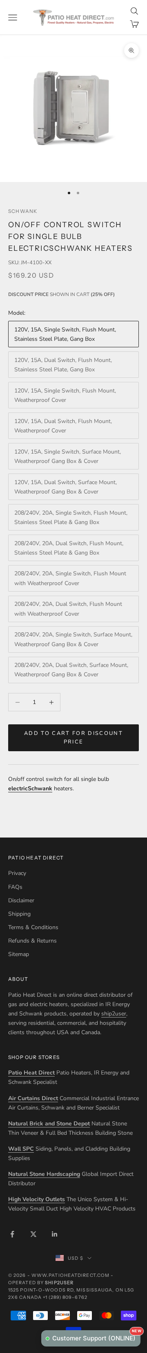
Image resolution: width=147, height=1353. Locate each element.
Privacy (17, 873)
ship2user (113, 1013)
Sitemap (18, 954)
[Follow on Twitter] (33, 1234)
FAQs (15, 887)
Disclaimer (21, 900)
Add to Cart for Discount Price (73, 738)
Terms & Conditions (33, 927)
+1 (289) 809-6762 (65, 1297)
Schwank (22, 211)
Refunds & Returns (32, 941)
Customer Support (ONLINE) (96, 1336)
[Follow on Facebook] (12, 1234)
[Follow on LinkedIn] (55, 1234)
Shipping (19, 914)
